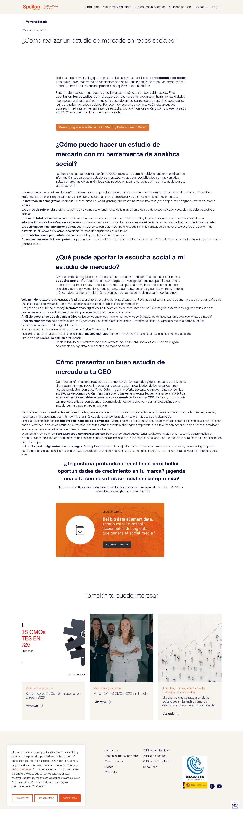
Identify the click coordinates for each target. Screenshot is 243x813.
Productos (92, 7)
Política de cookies (154, 756)
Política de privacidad (156, 750)
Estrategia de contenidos (178, 692)
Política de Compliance (157, 761)
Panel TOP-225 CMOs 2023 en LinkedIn (120, 693)
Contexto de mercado (190, 688)
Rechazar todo (46, 798)
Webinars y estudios (116, 7)
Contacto (200, 7)
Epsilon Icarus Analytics (150, 7)
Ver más (32, 706)
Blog (214, 7)
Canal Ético (150, 767)
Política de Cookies (22, 769)
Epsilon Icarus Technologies (122, 756)
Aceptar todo (70, 798)
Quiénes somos (180, 7)
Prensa (109, 767)
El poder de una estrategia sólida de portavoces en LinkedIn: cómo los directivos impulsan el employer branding (189, 701)
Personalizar (22, 798)
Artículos (168, 688)
